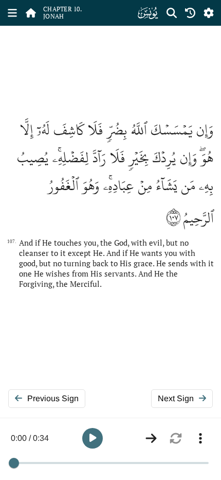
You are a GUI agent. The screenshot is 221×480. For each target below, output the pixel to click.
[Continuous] (151, 438)
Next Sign (176, 398)
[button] (92, 438)
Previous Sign (53, 398)
